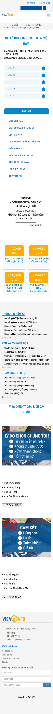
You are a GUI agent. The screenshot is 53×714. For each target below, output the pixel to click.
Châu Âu (11, 74)
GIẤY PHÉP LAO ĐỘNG (19, 162)
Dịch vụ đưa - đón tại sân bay (24, 141)
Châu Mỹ (11, 88)
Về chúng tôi (7, 651)
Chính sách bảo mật (11, 658)
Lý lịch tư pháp (16, 169)
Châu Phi (11, 81)
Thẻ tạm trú (15, 176)
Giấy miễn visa (16, 148)
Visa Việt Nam (15, 121)
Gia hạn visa (15, 134)
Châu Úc (11, 95)
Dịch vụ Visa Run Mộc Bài (21, 128)
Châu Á (11, 67)
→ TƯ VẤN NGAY (12, 505)
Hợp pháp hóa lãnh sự (20, 155)
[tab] (26, 68)
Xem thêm (7, 337)
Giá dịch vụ (7, 654)
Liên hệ (5, 662)
